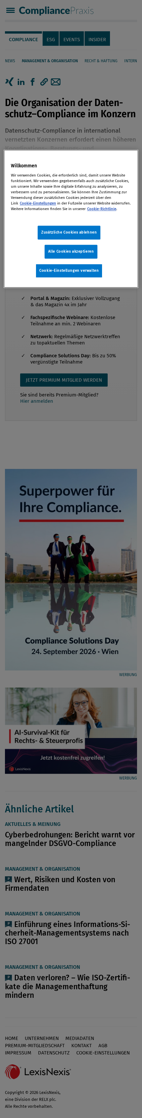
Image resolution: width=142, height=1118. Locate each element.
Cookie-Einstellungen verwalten (69, 270)
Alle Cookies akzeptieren (71, 251)
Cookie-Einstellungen (38, 203)
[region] (71, 219)
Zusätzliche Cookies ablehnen (69, 232)
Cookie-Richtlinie (101, 209)
